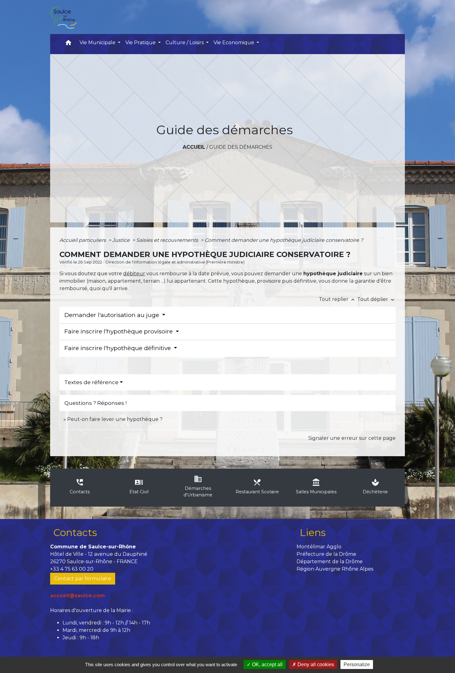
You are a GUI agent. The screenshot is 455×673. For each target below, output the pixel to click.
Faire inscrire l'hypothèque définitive (118, 348)
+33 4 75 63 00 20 (71, 569)
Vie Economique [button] (234, 42)
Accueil (194, 147)
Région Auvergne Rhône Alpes (335, 569)
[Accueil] (63, 17)
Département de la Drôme (330, 561)
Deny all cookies (315, 664)
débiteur (134, 273)
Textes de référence (91, 382)
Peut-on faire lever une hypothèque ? (114, 419)
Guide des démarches (240, 147)
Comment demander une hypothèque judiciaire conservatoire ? (284, 240)
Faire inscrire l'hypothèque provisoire (119, 331)
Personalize (357, 664)
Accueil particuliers (83, 240)
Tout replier (337, 299)
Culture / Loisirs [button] (185, 42)
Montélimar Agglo (319, 547)
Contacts (75, 532)
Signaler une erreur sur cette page (352, 438)
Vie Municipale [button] (98, 42)
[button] (68, 44)
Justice (121, 240)
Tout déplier (376, 299)
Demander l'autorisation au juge (112, 315)
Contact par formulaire (82, 578)
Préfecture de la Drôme (326, 554)
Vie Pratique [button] (141, 42)
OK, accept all (267, 664)
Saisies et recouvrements (167, 240)
